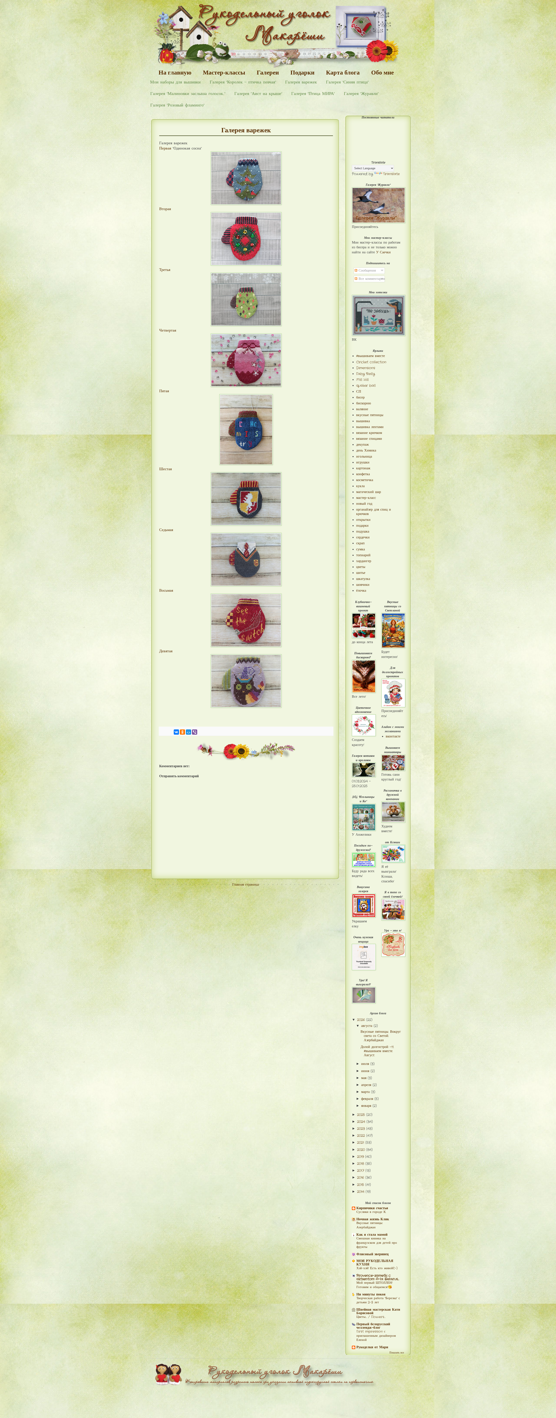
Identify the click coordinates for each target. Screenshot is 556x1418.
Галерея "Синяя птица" (347, 82)
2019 (361, 1156)
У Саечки (383, 252)
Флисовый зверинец (372, 1254)
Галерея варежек (301, 82)
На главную (175, 72)
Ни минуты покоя (371, 1294)
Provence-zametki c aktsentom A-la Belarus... (377, 1277)
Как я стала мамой (371, 1234)
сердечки (363, 537)
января (366, 1105)
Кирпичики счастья (372, 1208)
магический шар (368, 492)
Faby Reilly (365, 373)
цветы (360, 567)
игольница (364, 456)
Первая (165, 148)
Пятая (164, 391)
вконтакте (393, 736)
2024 (361, 1121)
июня (366, 1071)
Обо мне (382, 72)
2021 (361, 1142)
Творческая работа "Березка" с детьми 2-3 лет (378, 1300)
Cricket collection (371, 362)
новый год (364, 503)
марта (366, 1091)
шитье (360, 572)
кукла (360, 486)
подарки (362, 525)
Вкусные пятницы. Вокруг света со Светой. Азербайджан (381, 1036)
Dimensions (365, 367)
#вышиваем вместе (370, 356)
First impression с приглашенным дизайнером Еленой (376, 1336)
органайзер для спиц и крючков (373, 511)
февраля (367, 1098)
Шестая (165, 469)
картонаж (363, 468)
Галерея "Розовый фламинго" (177, 105)
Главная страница (245, 884)
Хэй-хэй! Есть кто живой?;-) (376, 1268)
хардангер (363, 561)
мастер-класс (366, 497)
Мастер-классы (224, 72)
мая (364, 1078)
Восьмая (166, 590)
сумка (360, 549)
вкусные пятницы (369, 415)
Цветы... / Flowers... (371, 1317)
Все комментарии (371, 278)
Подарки (302, 72)
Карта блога (343, 72)
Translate (391, 173)
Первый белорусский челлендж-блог (373, 1326)
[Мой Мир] (188, 732)
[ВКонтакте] (176, 732)
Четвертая (167, 330)
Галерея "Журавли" (361, 94)
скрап (360, 543)
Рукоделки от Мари (372, 1347)
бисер (360, 397)
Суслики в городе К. (371, 1212)
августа (367, 1025)
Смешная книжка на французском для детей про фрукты (376, 1243)
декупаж (362, 444)
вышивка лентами (370, 427)
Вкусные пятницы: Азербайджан (369, 1225)
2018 (361, 1163)
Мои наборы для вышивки (175, 82)
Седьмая (166, 530)
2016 (361, 1177)
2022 (361, 1135)
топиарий (363, 555)
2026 (361, 1019)
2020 (361, 1149)
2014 (361, 1191)
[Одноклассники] (182, 732)
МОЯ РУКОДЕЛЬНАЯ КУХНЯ (374, 1263)
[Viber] (194, 732)
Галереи (268, 72)
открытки (363, 519)
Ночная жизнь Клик (372, 1219)
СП (358, 391)
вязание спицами (369, 438)
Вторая (165, 209)
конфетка (363, 474)
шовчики (362, 584)
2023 (361, 1128)
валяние (362, 409)
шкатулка (363, 578)
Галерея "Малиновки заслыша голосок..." (187, 94)
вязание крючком (369, 432)
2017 (361, 1170)
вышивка (363, 421)
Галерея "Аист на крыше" (258, 94)
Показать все (396, 1353)
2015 (361, 1184)
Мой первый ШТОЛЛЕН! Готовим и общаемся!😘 (374, 1285)
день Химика (366, 450)
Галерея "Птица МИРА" (313, 94)
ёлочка (361, 590)
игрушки (362, 462)
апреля (366, 1085)
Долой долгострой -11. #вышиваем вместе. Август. (377, 1051)
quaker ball (366, 385)
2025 (361, 1114)
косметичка (364, 480)
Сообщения (366, 270)
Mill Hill (362, 379)
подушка (362, 531)
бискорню (363, 403)
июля (365, 1063)
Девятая (165, 651)
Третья (164, 270)
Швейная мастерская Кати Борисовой (378, 1311)
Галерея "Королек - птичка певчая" (243, 82)
